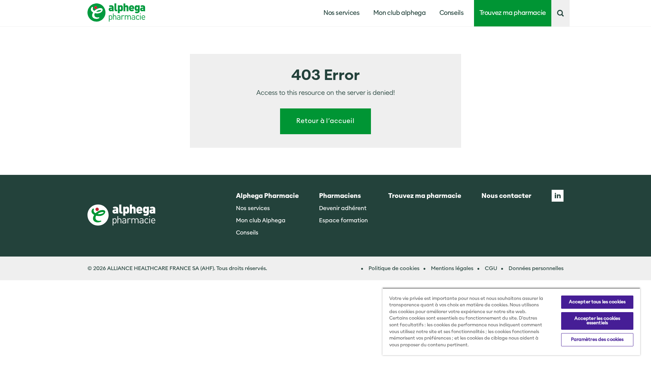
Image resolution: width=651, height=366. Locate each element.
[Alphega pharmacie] (121, 216)
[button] (560, 13)
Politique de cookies (394, 268)
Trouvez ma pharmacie (512, 13)
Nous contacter (506, 196)
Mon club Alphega (260, 220)
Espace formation (343, 220)
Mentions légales (452, 268)
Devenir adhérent (343, 208)
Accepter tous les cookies (597, 302)
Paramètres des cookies (597, 339)
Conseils (451, 13)
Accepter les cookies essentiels (597, 320)
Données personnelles (536, 268)
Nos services (253, 208)
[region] (511, 321)
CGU (491, 268)
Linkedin (558, 196)
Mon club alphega (399, 13)
